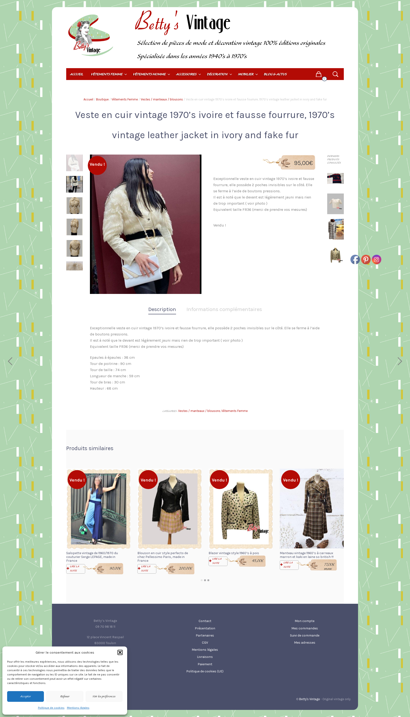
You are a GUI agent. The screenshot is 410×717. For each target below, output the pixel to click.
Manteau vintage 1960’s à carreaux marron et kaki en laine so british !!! (307, 555)
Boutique (102, 99)
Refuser (65, 696)
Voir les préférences (104, 696)
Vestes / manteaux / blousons (162, 99)
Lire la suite (74, 568)
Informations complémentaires (224, 309)
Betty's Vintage (309, 699)
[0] (318, 74)
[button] (120, 652)
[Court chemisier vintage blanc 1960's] (335, 203)
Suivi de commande (304, 635)
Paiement (205, 664)
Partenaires (205, 635)
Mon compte (304, 621)
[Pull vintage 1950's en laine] (335, 178)
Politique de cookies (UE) (205, 671)
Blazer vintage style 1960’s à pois (234, 553)
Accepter (25, 696)
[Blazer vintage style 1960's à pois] (335, 254)
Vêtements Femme (125, 99)
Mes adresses (304, 643)
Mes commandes (304, 628)
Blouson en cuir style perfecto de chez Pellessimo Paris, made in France (162, 557)
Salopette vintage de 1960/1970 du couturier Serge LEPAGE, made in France (92, 557)
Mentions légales (78, 707)
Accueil (88, 99)
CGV (205, 643)
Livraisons (205, 657)
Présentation (205, 628)
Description (162, 309)
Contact (205, 621)
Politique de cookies (51, 707)
